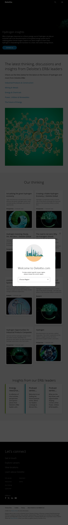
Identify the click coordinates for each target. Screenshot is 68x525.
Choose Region (24, 279)
